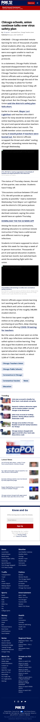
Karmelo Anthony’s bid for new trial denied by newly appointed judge (14, 479)
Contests (4, 668)
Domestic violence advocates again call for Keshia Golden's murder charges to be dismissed (24, 408)
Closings (21, 556)
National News (5, 554)
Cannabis (21, 622)
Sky (2, 608)
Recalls (21, 629)
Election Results (23, 577)
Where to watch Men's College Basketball (25, 678)
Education (7, 386)
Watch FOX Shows (24, 606)
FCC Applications (6, 679)
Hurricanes (22, 563)
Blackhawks (5, 597)
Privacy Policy (22, 535)
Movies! (21, 604)
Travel (3, 577)
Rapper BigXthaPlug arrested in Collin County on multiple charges (12, 487)
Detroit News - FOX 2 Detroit (25, 645)
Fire (2, 606)
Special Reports (6, 563)
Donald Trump (23, 581)
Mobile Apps (5, 661)
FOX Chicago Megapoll (8, 565)
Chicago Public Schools (12, 369)
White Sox (4, 604)
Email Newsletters (6, 663)
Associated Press (15, 32)
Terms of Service (21, 536)
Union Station (5, 588)
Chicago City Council (25, 588)
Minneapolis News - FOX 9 (24, 649)
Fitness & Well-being (25, 624)
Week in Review (6, 643)
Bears (3, 595)
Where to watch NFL (25, 661)
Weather (22, 549)
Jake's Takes (22, 595)
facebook (14, 701)
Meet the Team (6, 670)
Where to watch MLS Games (25, 691)
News (26, 381)
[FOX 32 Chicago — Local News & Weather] (6, 3)
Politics (22, 572)
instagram (18, 701)
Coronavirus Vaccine (11, 381)
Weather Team (23, 558)
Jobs (2, 624)
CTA (2, 579)
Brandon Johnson (24, 586)
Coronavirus (22, 620)
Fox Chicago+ (23, 600)
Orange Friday (5, 652)
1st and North (5, 641)
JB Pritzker (22, 583)
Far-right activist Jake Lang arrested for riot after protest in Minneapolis (14, 471)
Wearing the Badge (7, 645)
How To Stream (6, 659)
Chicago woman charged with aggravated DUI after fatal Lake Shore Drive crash (23, 433)
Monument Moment (7, 649)
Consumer (4, 620)
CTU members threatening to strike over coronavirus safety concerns (18, 288)
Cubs (2, 602)
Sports (4, 593)
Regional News (25, 638)
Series (4, 638)
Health (21, 615)
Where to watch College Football (23, 664)
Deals (3, 622)
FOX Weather (23, 565)
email (25, 701)
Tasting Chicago (6, 647)
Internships (4, 674)
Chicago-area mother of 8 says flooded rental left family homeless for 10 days (24, 425)
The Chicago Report (25, 579)
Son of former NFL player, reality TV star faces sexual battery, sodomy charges (13, 463)
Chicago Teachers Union (27, 32)
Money (4, 615)
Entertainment (25, 593)
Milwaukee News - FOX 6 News (25, 641)
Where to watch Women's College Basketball (24, 682)
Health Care (22, 627)
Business (4, 618)
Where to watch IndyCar (23, 674)
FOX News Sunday (7, 567)
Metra (3, 581)
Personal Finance (6, 627)
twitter (21, 701)
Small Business (6, 631)
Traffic (4, 572)
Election (21, 575)
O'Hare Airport (5, 583)
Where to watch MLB (25, 667)
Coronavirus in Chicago (12, 375)
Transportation (6, 575)
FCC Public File (5, 676)
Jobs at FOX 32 (5, 672)
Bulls (2, 600)
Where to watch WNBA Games (25, 687)
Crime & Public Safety (8, 558)
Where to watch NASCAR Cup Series (24, 670)
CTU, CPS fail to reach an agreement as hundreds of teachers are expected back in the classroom (17, 172)
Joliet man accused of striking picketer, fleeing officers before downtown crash (23, 416)
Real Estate (4, 629)
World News (5, 556)
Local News (5, 552)
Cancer (21, 618)
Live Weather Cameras (25, 552)
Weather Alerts (23, 554)
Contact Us (4, 665)
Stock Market (5, 633)
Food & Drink (23, 602)
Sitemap (3, 681)
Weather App (22, 561)
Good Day (4, 561)
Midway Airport (6, 586)
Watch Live (31, 3)
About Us (5, 656)
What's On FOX (23, 597)
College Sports (5, 611)
